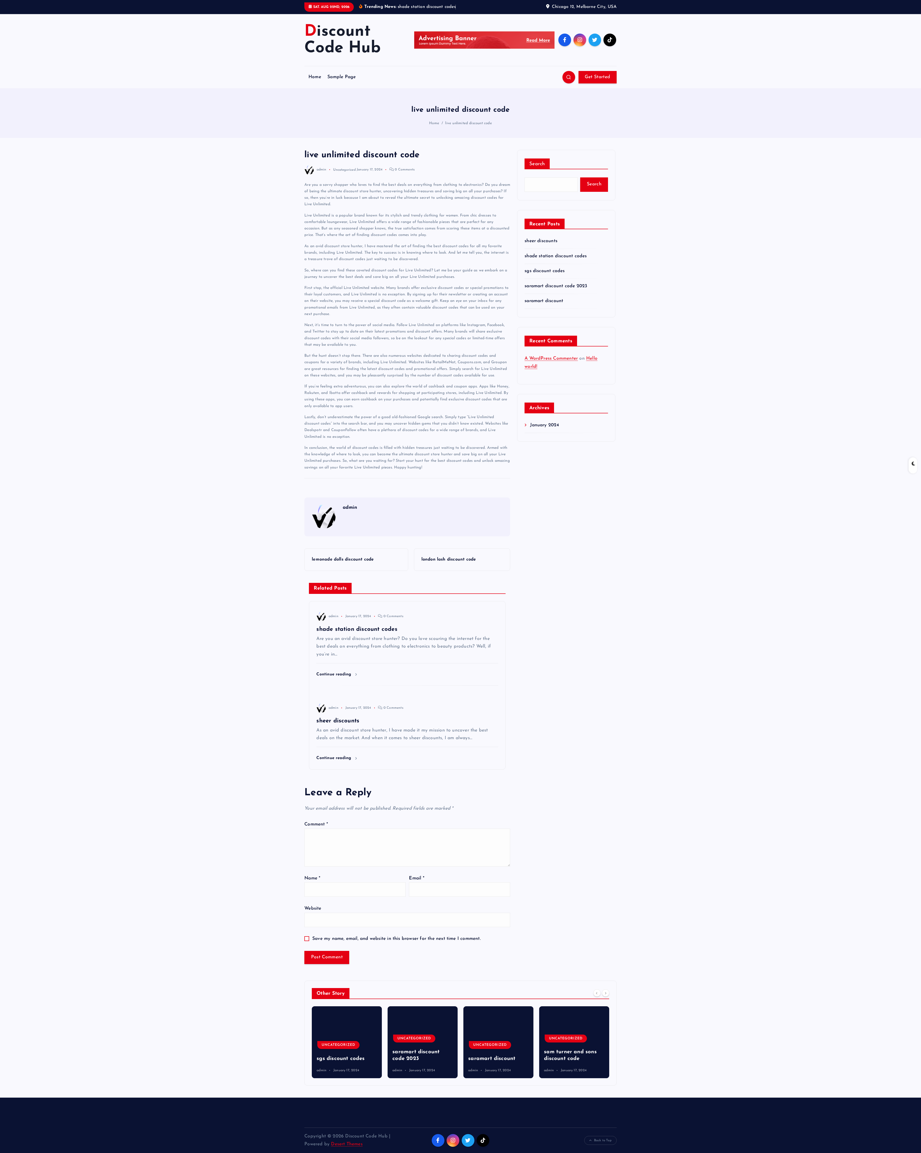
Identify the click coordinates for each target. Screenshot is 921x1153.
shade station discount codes (556, 256)
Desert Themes (347, 1144)
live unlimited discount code (468, 123)
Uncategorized (344, 169)
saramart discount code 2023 (556, 286)
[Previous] (597, 993)
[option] (347, 1042)
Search (537, 164)
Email (416, 878)
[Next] (605, 993)
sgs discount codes (545, 271)
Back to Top (603, 1140)
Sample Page (341, 77)
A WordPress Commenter (551, 358)
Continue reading (334, 674)
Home (314, 77)
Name (312, 878)
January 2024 (544, 425)
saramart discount (544, 301)
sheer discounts (541, 241)
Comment (316, 824)
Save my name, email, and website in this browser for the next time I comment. (396, 938)
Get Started (597, 77)
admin (321, 169)
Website (312, 908)
